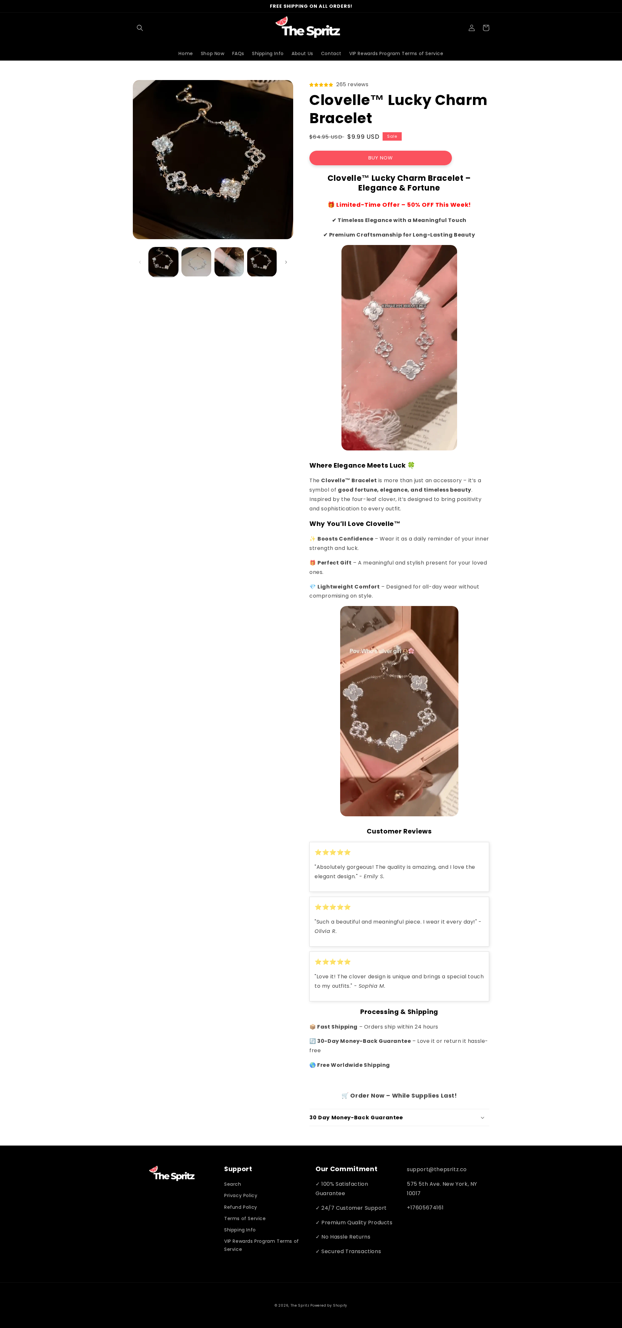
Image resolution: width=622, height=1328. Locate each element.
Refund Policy (240, 1207)
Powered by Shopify (328, 1305)
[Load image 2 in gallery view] (196, 262)
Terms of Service (245, 1218)
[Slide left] (140, 262)
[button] (140, 28)
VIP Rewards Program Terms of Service (261, 1245)
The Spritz (300, 1305)
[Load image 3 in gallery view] (229, 262)
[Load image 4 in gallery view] (262, 262)
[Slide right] (286, 262)
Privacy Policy (240, 1195)
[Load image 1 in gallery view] (163, 262)
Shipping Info (240, 1230)
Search (232, 1184)
